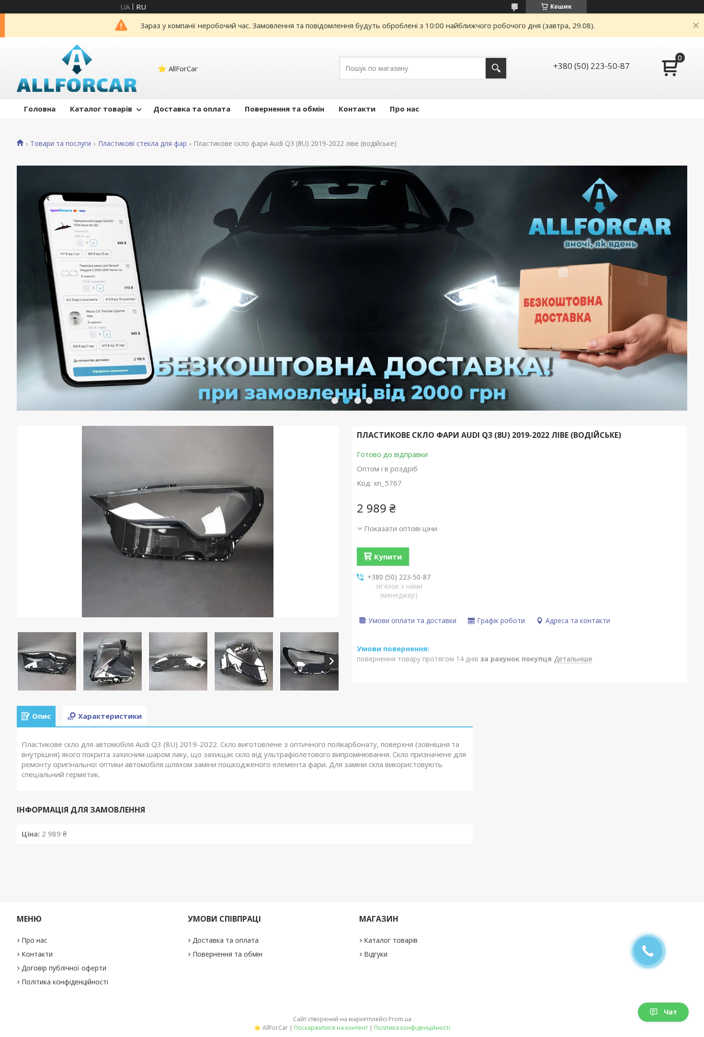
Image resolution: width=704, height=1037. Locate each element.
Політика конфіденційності (65, 981)
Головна (40, 108)
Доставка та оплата (191, 108)
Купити (388, 556)
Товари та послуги (60, 143)
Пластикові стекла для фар (142, 143)
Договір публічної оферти (64, 967)
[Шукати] (496, 68)
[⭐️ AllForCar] (77, 68)
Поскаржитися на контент (331, 1028)
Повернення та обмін (284, 108)
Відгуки (375, 954)
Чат (670, 1011)
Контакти (357, 108)
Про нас (404, 108)
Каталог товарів (101, 108)
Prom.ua (399, 1019)
